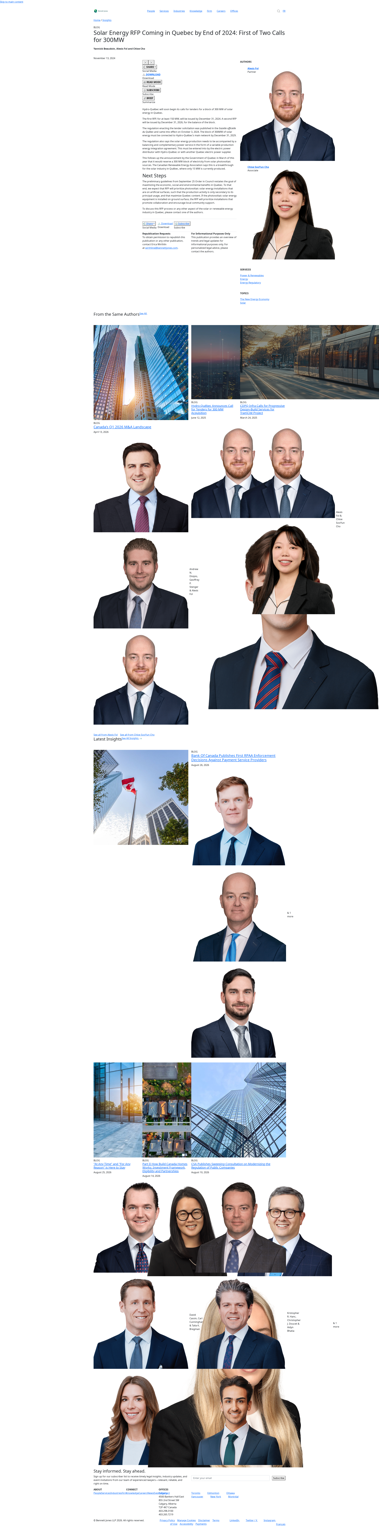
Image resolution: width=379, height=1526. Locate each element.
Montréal (233, 1496)
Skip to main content (11, 1)
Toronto (195, 1493)
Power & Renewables (252, 275)
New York (215, 1496)
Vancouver (197, 1496)
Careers (221, 11)
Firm (209, 11)
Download (167, 223)
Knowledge (196, 11)
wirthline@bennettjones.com (161, 248)
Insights (106, 20)
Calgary (163, 1493)
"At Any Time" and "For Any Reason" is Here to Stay (112, 1165)
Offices (234, 11)
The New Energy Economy (254, 299)
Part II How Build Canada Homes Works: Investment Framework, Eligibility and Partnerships (164, 1167)
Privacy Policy (167, 1520)
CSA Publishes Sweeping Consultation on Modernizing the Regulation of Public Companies (230, 1165)
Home (97, 20)
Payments (201, 1524)
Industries (179, 11)
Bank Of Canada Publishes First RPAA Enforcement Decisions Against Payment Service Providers (233, 757)
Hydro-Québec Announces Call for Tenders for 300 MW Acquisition (212, 409)
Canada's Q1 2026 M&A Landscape (122, 426)
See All (143, 313)
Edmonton (213, 1493)
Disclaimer (204, 1520)
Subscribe (183, 223)
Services (164, 11)
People (151, 11)
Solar (243, 302)
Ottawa (230, 1493)
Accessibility (186, 1524)
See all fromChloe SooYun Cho (137, 734)
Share (149, 223)
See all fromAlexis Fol (106, 734)
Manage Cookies (186, 1520)
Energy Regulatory (250, 282)
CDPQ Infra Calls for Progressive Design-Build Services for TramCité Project (262, 409)
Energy (244, 279)
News (150, 1493)
